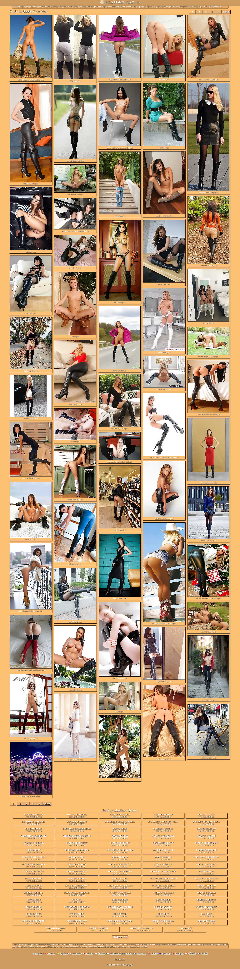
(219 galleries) (120, 865)
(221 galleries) (163, 837)
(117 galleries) (206, 837)
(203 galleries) (34, 915)
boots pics (75, 336)
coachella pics (208, 323)
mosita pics (119, 712)
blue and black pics (208, 540)
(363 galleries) (206, 865)
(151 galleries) (77, 837)
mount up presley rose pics (208, 356)
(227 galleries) (77, 865)
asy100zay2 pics (75, 622)
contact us (120, 959)
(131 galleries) (206, 823)
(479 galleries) (163, 908)
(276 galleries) (77, 901)
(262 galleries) (120, 901)
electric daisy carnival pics (30, 796)
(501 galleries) (163, 922)
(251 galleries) (206, 908)
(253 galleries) (33, 830)
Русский (166, 953)
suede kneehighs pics (164, 216)
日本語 (192, 953)
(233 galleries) (120, 830)
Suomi (129, 953)
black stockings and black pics (208, 414)
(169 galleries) (163, 823)
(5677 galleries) (163, 915)
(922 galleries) (163, 830)
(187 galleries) (77, 915)
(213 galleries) (76, 894)
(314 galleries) (76, 851)
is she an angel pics (75, 760)
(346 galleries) (119, 886)
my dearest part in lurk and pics (119, 462)
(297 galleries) (55, 929)
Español (64, 953)
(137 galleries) (206, 886)
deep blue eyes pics (30, 184)
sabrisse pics (31, 252)
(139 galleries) (33, 879)
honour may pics (164, 284)
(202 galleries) (34, 851)
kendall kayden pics (164, 389)
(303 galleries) (77, 879)
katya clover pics (119, 371)
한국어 (204, 953)
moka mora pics (164, 352)
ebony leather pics (119, 598)
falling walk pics (30, 371)
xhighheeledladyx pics (164, 681)
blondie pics (164, 79)
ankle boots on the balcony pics (30, 611)
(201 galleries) (33, 815)
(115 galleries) (33, 886)
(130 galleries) (77, 886)
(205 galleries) (120, 851)
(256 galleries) (33, 837)
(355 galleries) (98, 929)
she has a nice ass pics (75, 161)
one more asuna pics (75, 194)
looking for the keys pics (208, 192)
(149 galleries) (120, 915)
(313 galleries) (163, 901)
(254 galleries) (76, 858)
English (38, 953)
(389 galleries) (120, 815)
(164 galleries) (120, 872)
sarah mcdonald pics (164, 759)
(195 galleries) (120, 879)
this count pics (75, 81)
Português (179, 953)
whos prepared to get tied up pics (31, 80)
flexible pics (75, 441)
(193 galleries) (206, 894)
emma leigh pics (75, 690)
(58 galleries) (33, 823)
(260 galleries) (206, 858)
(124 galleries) (77, 922)
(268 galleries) (163, 865)
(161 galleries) (76, 872)
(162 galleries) (120, 922)
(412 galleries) (77, 823)
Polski (154, 953)
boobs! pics (164, 148)
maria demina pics (208, 700)
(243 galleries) (163, 879)
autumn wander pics (208, 265)
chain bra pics (119, 302)
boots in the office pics (31, 478)
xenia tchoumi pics (208, 758)
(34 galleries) (33, 844)
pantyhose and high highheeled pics (31, 670)
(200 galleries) (206, 872)
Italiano (89, 953)
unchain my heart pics (119, 428)
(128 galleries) (206, 844)
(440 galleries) (120, 837)
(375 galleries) (120, 844)
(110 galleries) (163, 844)
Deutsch (51, 953)
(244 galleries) (34, 901)
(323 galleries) (163, 872)
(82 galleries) (33, 922)
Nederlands (115, 953)
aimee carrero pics (75, 499)
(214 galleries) (206, 815)
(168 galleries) (33, 872)
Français (76, 953)
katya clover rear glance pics (119, 80)
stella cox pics (119, 530)
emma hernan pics (31, 418)
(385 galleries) (76, 908)
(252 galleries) (33, 908)
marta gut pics (119, 780)
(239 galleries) (120, 823)
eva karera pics (31, 313)
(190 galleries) (163, 851)
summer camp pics (208, 632)
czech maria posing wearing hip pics (164, 457)
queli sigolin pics (30, 738)
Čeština (101, 953)
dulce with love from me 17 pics (119, 148)
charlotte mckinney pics (164, 519)
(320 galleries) (33, 894)
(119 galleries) (163, 858)
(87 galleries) (33, 858)
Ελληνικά (141, 953)
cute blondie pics (75, 405)
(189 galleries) (119, 908)
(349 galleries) (206, 830)
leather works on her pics (208, 80)
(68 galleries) (77, 830)
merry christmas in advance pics (208, 598)
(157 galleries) (77, 815)
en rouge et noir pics (208, 483)
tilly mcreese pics (75, 564)
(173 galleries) (77, 844)
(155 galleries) (163, 815)
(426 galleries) (120, 894)
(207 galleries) (206, 922)
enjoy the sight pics (75, 268)
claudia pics (119, 216)
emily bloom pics (119, 678)
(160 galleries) (163, 886)
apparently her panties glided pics (75, 231)
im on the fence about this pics (164, 623)
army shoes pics (31, 539)
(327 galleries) (163, 894)
